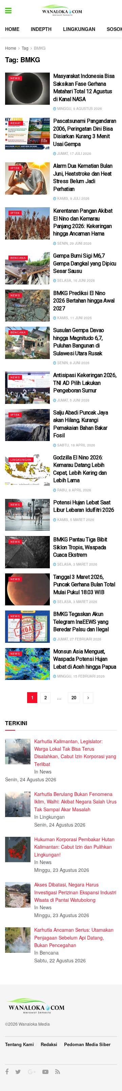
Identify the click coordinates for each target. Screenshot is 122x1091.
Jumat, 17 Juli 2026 (73, 153)
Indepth (41, 29)
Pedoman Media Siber (87, 1044)
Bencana (18, 258)
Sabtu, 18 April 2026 (75, 445)
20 (74, 697)
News (15, 78)
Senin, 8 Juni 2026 (72, 362)
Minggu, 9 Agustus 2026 (79, 108)
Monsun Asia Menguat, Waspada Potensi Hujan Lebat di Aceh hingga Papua (84, 659)
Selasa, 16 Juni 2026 (75, 280)
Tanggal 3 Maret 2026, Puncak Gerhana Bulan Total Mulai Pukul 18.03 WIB (84, 585)
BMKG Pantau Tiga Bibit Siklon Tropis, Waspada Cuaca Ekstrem (80, 547)
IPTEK (15, 168)
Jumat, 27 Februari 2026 (78, 639)
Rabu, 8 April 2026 (73, 490)
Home (12, 29)
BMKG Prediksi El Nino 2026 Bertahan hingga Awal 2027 (84, 301)
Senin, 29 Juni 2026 (74, 243)
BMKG (39, 48)
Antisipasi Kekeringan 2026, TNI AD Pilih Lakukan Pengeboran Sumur (84, 383)
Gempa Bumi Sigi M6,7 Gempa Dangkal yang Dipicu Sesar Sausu (84, 263)
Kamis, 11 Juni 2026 (74, 317)
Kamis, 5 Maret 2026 (75, 519)
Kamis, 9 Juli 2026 (72, 198)
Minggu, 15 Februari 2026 (80, 676)
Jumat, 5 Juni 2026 (72, 400)
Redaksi (49, 1044)
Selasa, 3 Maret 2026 (76, 564)
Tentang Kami (19, 1044)
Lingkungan (79, 29)
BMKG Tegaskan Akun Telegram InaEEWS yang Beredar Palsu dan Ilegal (80, 622)
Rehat (16, 123)
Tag (25, 48)
